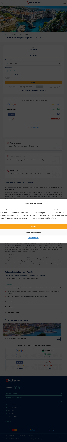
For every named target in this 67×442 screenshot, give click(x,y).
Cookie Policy (33, 238)
